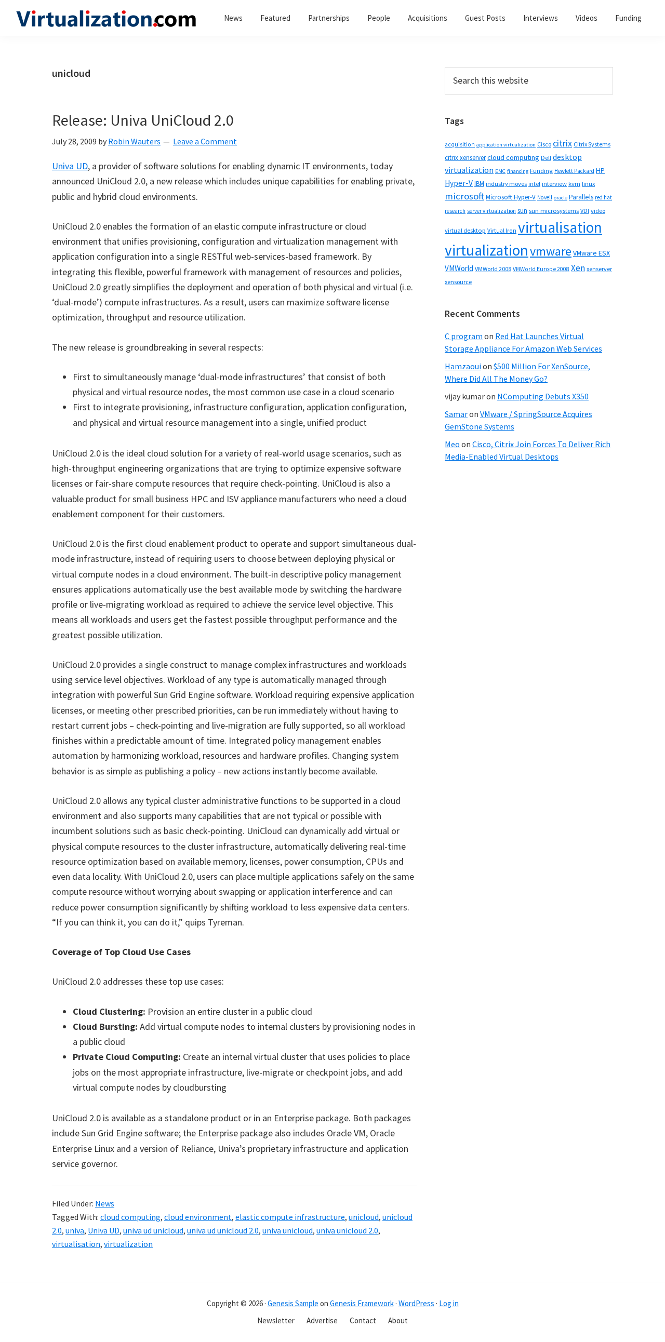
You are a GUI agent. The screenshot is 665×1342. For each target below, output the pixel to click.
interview (554, 183)
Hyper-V (459, 183)
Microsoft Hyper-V (511, 197)
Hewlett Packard (574, 171)
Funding (541, 171)
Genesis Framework (362, 1303)
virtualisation (76, 1244)
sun (522, 210)
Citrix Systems (592, 144)
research (455, 210)
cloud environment (198, 1217)
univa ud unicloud (153, 1230)
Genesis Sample (293, 1303)
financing (517, 171)
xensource (458, 282)
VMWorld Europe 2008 (541, 269)
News (104, 1203)
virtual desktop (465, 230)
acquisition (460, 144)
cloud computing (130, 1217)
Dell (546, 158)
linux (588, 183)
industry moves (506, 183)
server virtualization (491, 210)
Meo (452, 444)
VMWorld (459, 268)
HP (600, 170)
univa (74, 1230)
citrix (562, 143)
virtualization (128, 1244)
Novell (544, 197)
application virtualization (506, 144)
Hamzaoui (463, 366)
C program (464, 336)
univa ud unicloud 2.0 (223, 1230)
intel (534, 183)
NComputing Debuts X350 (543, 396)
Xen (578, 268)
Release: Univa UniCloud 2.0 (143, 120)
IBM (479, 183)
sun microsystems (554, 210)
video (598, 210)
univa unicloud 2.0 (347, 1230)
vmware (550, 251)
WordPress (416, 1303)
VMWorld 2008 (493, 269)
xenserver (599, 269)
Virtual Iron (501, 230)
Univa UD (70, 166)
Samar (456, 414)
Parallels (581, 197)
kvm (574, 183)
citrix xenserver (465, 157)
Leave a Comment (205, 141)
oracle (560, 197)
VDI (584, 210)
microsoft (464, 196)
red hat (603, 197)
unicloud (364, 1217)
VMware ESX (591, 253)
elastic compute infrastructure (290, 1217)
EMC (500, 171)
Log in (449, 1303)
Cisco (544, 144)
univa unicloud (287, 1230)
